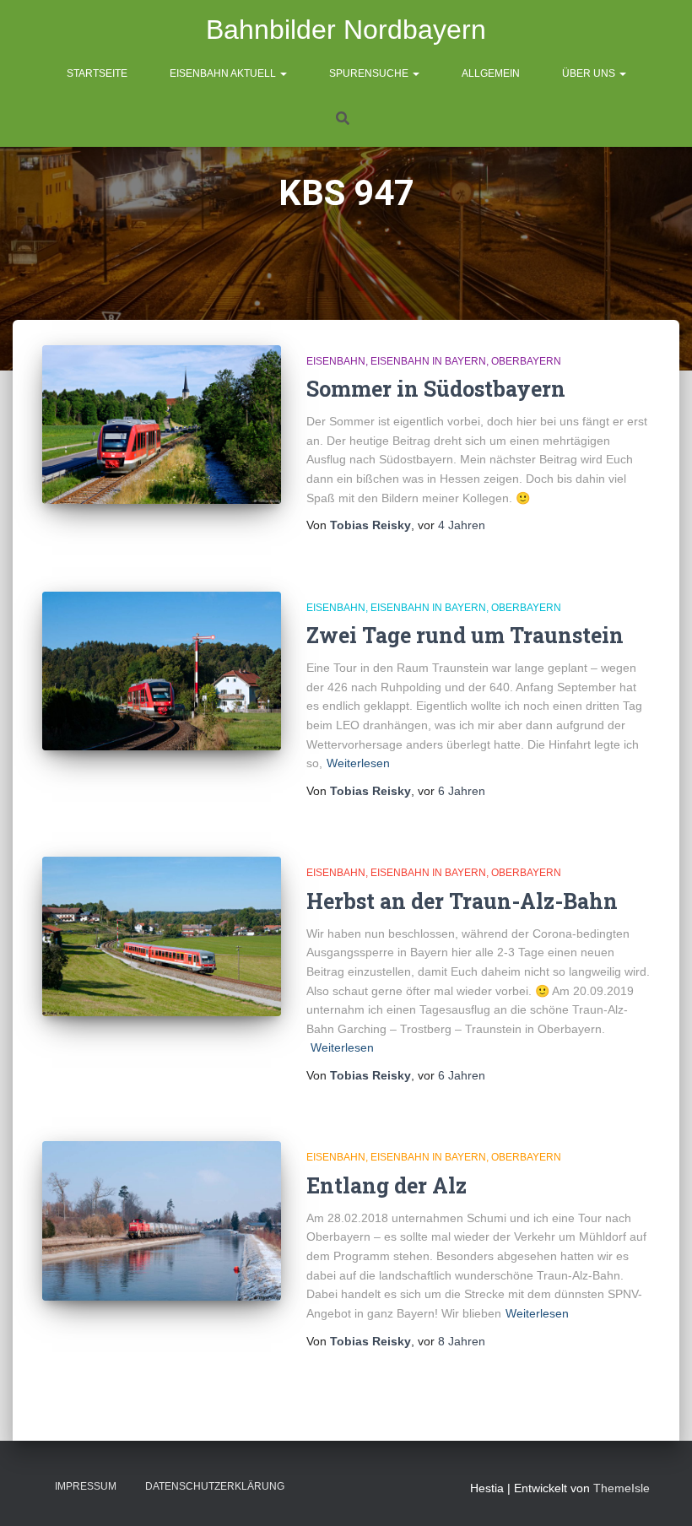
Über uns (590, 73)
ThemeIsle (621, 1488)
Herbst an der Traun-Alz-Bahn (462, 901)
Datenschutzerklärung (214, 1486)
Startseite (97, 73)
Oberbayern (526, 361)
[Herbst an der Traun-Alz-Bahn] (161, 936)
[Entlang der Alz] (161, 1220)
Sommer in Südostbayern (435, 389)
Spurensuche (370, 73)
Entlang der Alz (386, 1185)
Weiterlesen (358, 763)
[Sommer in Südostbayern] (161, 424)
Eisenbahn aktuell (224, 73)
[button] (282, 73)
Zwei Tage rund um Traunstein (465, 635)
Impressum (85, 1486)
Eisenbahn (335, 361)
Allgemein (491, 73)
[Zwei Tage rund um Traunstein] (161, 671)
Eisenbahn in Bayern (428, 361)
